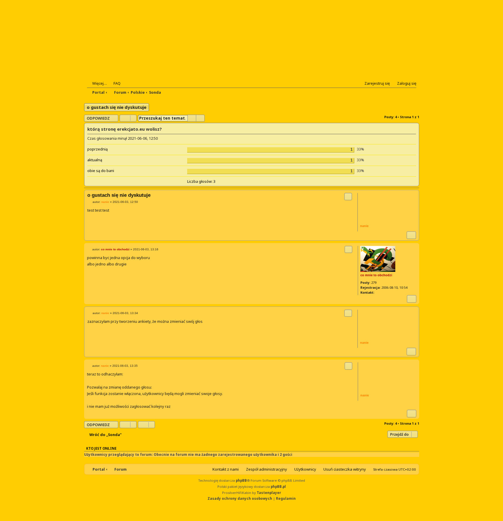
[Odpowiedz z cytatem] (348, 196)
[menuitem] (114, 83)
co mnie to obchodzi (376, 275)
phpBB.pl (278, 486)
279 (373, 282)
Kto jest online (101, 448)
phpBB (241, 480)
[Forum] (122, 44)
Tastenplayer (269, 492)
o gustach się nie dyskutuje (116, 107)
